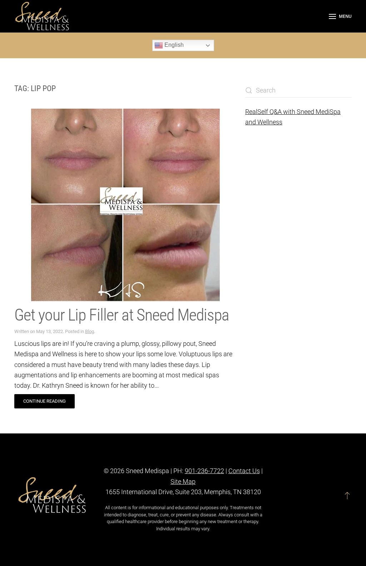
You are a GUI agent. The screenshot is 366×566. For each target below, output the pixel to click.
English (173, 45)
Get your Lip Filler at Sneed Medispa (123, 314)
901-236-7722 (204, 471)
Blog (89, 331)
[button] (340, 16)
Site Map (183, 481)
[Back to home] (42, 16)
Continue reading (44, 401)
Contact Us (244, 471)
